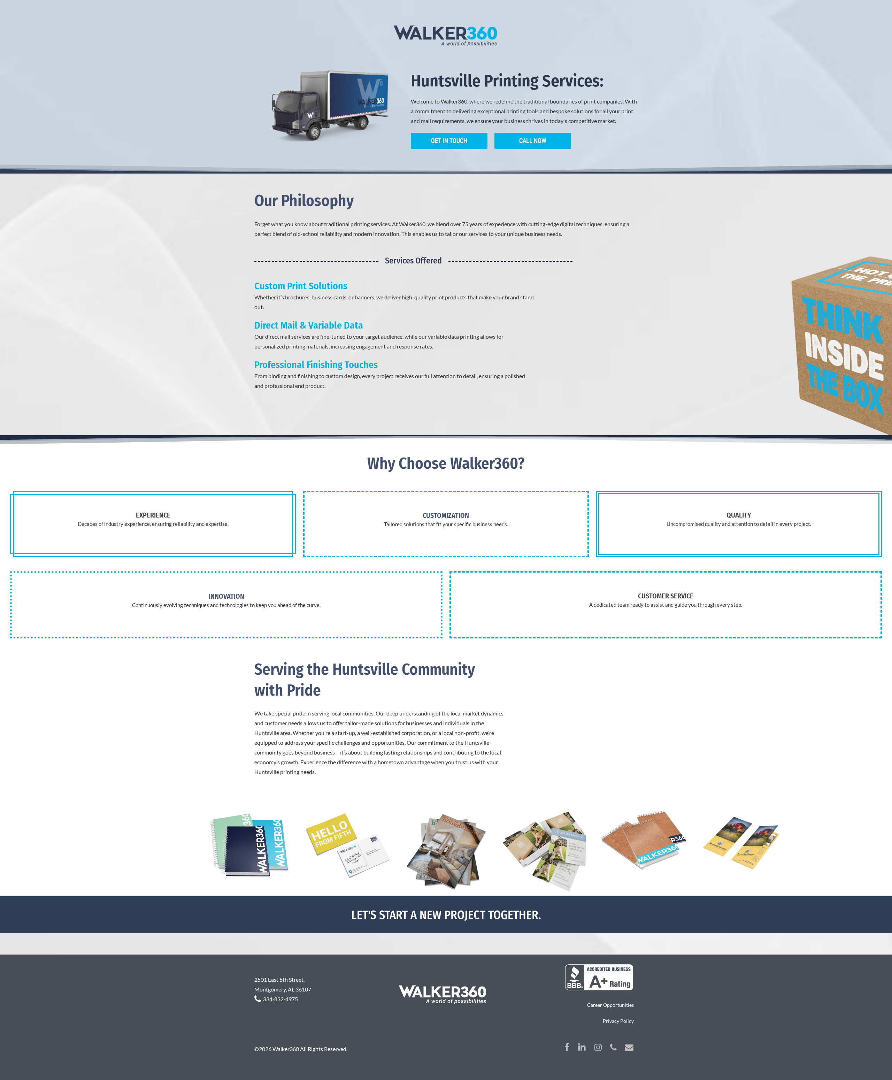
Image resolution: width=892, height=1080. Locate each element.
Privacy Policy (618, 1021)
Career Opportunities (610, 1005)
